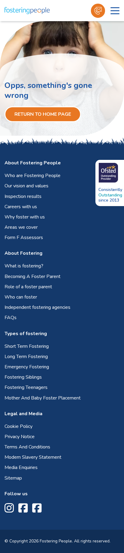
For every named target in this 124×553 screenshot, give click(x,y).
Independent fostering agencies (37, 307)
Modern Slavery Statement (33, 457)
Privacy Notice (20, 436)
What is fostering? (24, 266)
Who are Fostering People (32, 175)
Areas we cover (21, 227)
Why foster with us (25, 217)
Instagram (9, 508)
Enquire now (98, 11)
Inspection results (23, 196)
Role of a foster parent (28, 286)
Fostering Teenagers (26, 387)
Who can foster (21, 297)
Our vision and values (26, 186)
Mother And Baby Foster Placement (43, 398)
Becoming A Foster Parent (32, 276)
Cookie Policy (19, 426)
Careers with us (21, 206)
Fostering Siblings (23, 377)
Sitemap (13, 478)
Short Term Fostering (27, 346)
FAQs (11, 317)
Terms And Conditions (27, 447)
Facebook (23, 508)
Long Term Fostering (26, 356)
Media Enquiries (21, 467)
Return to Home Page (42, 114)
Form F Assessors (24, 237)
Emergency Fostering (27, 367)
